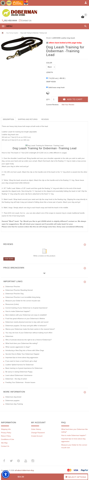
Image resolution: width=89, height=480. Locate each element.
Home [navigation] (2, 32)
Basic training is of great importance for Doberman (23, 368)
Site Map (4, 443)
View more (9, 259)
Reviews (45, 119)
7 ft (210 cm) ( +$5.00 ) (56, 78)
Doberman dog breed (13, 397)
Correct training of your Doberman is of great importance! (26, 308)
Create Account (36, 436)
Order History (36, 429)
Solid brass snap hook (56, 87)
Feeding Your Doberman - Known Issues (20, 382)
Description (8, 119)
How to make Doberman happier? (17, 311)
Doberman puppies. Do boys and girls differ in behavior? (26, 325)
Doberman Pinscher (12, 286)
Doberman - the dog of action (16, 379)
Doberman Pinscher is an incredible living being (22, 297)
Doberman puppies (12, 400)
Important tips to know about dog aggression (21, 357)
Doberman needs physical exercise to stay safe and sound (26, 322)
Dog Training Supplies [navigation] (12, 33)
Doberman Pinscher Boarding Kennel (19, 290)
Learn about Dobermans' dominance (18, 375)
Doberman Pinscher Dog (14, 293)
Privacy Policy (6, 433)
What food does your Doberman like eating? (21, 343)
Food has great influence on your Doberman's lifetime (25, 318)
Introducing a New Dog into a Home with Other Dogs (24, 350)
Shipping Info (6, 429)
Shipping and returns (27, 119)
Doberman (9, 336)
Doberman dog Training (14, 404)
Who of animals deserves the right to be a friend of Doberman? (28, 340)
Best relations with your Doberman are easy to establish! (26, 315)
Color (49, 63)
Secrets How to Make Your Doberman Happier (22, 354)
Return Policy (6, 436)
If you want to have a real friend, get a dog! (21, 361)
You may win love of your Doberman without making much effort (28, 333)
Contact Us (26, 20)
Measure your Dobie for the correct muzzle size (22, 301)
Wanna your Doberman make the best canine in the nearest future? (30, 329)
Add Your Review (68, 105)
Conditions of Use (7, 439)
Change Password (38, 433)
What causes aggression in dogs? (17, 347)
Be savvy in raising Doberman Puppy (18, 372)
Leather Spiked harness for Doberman (19, 365)
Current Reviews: (52, 105)
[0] (82, 18)
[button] (85, 26)
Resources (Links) (12, 304)
